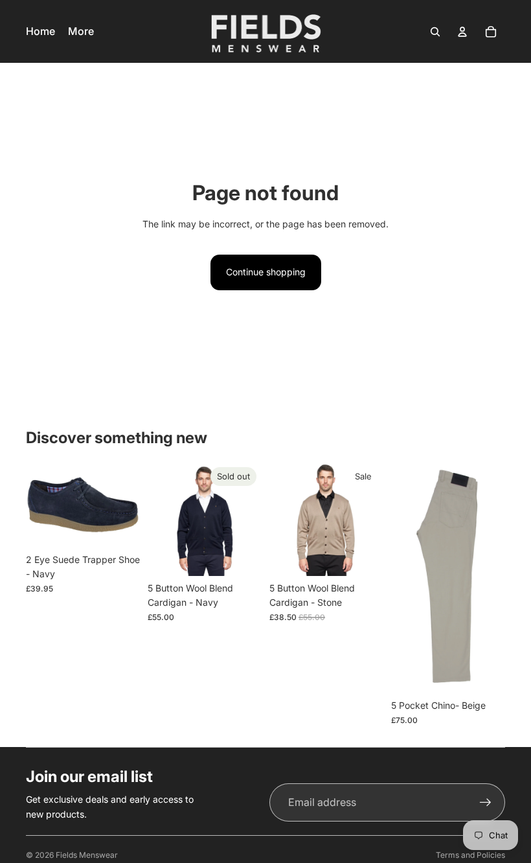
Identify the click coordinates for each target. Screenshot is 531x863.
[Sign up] (485, 802)
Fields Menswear (87, 855)
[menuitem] (81, 31)
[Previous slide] (162, 519)
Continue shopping (266, 271)
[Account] (462, 31)
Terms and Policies (470, 855)
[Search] (435, 31)
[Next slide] (247, 519)
